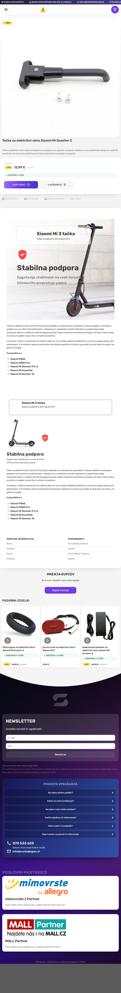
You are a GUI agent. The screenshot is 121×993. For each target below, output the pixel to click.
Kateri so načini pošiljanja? (60, 801)
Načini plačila (33, 199)
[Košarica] (115, 9)
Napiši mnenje (60, 590)
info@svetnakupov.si (26, 851)
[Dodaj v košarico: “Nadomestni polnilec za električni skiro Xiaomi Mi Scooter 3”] (87, 640)
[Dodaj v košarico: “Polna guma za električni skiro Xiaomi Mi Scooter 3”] (7, 640)
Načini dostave (11, 199)
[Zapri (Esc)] (3, 967)
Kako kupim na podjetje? (60, 826)
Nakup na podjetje (55, 199)
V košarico (55, 184)
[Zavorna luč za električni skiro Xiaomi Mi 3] (60, 625)
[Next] (118, 637)
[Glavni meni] (6, 9)
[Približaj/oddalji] (11, 967)
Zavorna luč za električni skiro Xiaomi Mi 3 (58, 649)
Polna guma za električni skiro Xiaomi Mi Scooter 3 (19, 649)
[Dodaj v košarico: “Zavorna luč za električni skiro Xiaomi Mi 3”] (47, 640)
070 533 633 (23, 843)
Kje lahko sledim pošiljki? (60, 792)
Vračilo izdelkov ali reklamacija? (60, 817)
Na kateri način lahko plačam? (61, 809)
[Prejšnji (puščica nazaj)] (3, 979)
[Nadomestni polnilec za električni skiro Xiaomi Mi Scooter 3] (100, 625)
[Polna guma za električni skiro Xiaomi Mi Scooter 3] (20, 625)
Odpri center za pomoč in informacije (60, 834)
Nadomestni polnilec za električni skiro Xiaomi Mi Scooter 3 (95, 650)
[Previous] (2, 637)
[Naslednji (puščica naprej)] (11, 979)
